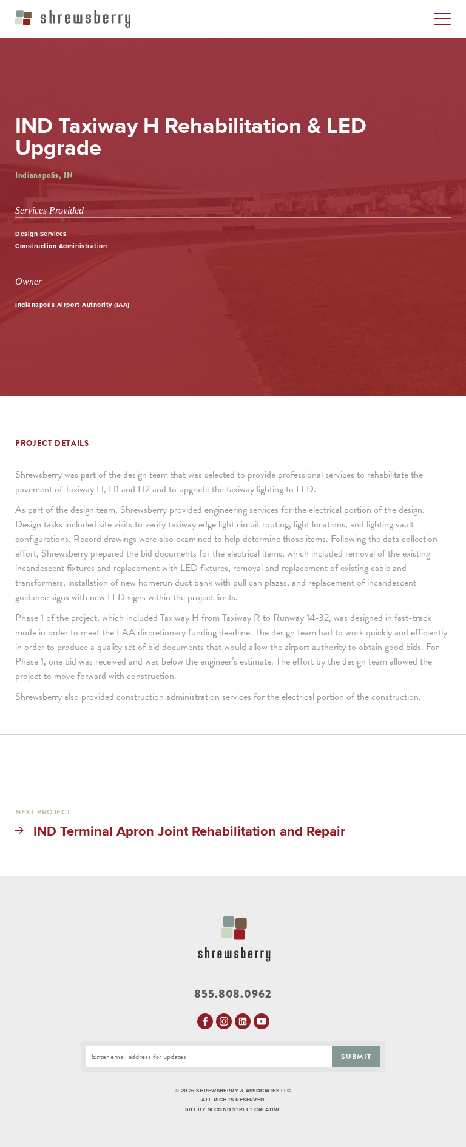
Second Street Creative (244, 1109)
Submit (356, 1056)
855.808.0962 (233, 994)
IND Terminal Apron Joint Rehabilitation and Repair (189, 831)
